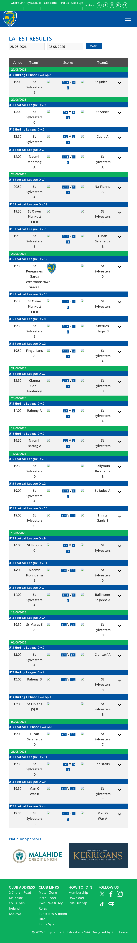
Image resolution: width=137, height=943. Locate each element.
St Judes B (102, 82)
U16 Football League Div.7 (27, 229)
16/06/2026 (18, 454)
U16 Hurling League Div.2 (26, 129)
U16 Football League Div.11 (28, 204)
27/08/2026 (18, 69)
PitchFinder (47, 898)
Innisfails (102, 764)
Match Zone (48, 892)
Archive (89, 5)
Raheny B (34, 679)
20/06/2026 (18, 398)
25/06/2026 (18, 174)
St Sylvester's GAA (76, 932)
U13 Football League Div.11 (28, 563)
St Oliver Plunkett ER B (34, 216)
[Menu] (126, 19)
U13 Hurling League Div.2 (26, 403)
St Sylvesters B (34, 87)
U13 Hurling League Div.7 (26, 672)
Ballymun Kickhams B (102, 471)
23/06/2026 (18, 254)
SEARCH (94, 46)
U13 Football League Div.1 (27, 150)
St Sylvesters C (34, 117)
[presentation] (4, 855)
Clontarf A (103, 654)
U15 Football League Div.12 (28, 259)
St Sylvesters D (103, 271)
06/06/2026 (18, 642)
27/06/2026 (18, 99)
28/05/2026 (18, 751)
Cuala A (102, 136)
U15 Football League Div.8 (27, 319)
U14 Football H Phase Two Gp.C (31, 727)
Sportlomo (119, 932)
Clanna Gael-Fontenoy (34, 385)
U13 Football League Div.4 (27, 618)
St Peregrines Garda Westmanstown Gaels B (38, 276)
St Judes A (102, 490)
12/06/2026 (18, 612)
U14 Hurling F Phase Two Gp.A (30, 75)
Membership (78, 892)
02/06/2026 (18, 722)
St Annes (102, 112)
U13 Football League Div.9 (27, 105)
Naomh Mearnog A (34, 161)
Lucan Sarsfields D (34, 739)
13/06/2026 (18, 533)
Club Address (22, 887)
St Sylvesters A (103, 161)
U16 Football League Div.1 (27, 180)
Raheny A (34, 410)
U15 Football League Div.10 (28, 294)
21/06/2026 (18, 368)
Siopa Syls (46, 924)
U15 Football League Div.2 (27, 343)
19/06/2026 (18, 428)
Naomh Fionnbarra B (34, 575)
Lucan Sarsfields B (102, 241)
